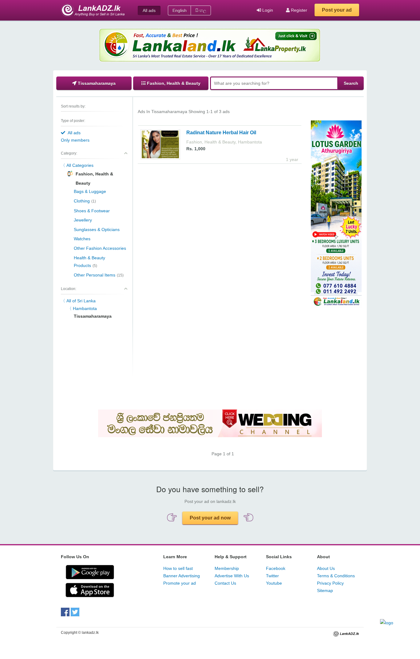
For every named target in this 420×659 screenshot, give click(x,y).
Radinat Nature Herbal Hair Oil (221, 132)
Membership (227, 568)
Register (298, 10)
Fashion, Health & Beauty (173, 83)
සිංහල (200, 10)
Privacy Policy (330, 583)
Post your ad (337, 10)
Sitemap (325, 590)
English (179, 10)
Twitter (272, 575)
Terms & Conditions (336, 575)
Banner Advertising (181, 575)
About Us (326, 568)
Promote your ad (179, 583)
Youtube (274, 583)
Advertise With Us (232, 575)
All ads (149, 10)
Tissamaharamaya (96, 83)
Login (267, 10)
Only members (75, 140)
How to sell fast (178, 568)
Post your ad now (210, 517)
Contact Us (225, 583)
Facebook (275, 568)
